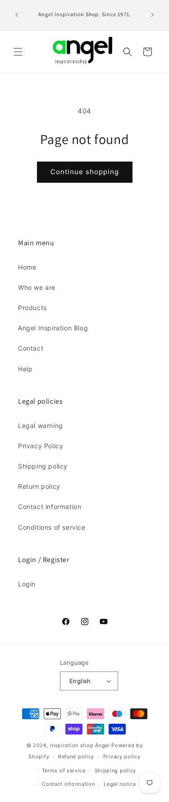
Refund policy (76, 756)
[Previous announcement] (17, 15)
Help (25, 369)
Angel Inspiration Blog (53, 328)
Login (27, 584)
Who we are (36, 287)
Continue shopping (84, 171)
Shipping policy (43, 466)
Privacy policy (122, 756)
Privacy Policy (40, 446)
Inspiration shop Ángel (80, 745)
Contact (30, 348)
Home (27, 267)
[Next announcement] (152, 15)
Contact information (49, 506)
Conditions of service (52, 527)
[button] (18, 52)
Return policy (39, 486)
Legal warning (40, 425)
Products (32, 307)
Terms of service (64, 770)
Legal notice (120, 784)
